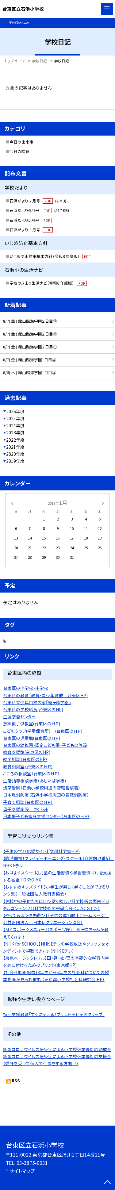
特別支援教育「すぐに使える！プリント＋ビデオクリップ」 (54, 1014)
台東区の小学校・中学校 (25, 688)
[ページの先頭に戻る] (107, 1182)
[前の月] (12, 502)
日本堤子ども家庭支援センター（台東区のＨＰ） (46, 816)
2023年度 (15, 432)
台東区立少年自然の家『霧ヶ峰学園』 (37, 702)
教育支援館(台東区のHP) (26, 752)
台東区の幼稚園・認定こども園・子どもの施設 (45, 745)
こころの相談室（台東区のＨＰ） (31, 773)
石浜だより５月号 (30, 220)
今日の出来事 (21, 142)
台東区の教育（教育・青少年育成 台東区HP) (45, 695)
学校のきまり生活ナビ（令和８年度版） (47, 283)
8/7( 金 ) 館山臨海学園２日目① (30, 347)
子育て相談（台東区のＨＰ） (28, 802)
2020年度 (15, 454)
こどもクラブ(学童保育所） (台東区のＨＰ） (43, 731)
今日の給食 (19, 151)
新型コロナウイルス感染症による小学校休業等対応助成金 (57, 1049)
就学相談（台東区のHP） (25, 759)
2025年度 (15, 418)
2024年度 (15, 425)
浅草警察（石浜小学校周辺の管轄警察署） (41, 788)
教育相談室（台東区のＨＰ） (28, 766)
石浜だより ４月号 (30, 229)
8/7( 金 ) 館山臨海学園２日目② (30, 334)
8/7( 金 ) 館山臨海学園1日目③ (29, 360)
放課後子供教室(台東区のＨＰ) (31, 723)
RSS (16, 1080)
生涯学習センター (19, 716)
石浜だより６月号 (39, 210)
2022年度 (15, 440)
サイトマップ (22, 1170)
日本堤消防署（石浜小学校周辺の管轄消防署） (46, 795)
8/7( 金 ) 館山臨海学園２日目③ (30, 321)
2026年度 (15, 411)
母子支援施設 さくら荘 (25, 809)
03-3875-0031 (32, 1162)
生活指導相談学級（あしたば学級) (34, 780)
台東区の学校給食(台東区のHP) (33, 709)
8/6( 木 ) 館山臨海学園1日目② (29, 372)
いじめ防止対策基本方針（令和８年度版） (50, 256)
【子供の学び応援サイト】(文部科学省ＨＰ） (41, 851)
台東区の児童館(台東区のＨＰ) (31, 738)
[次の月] (103, 502)
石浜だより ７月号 (38, 201)
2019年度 (15, 461)
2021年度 (15, 447)
